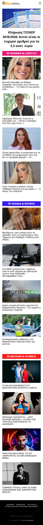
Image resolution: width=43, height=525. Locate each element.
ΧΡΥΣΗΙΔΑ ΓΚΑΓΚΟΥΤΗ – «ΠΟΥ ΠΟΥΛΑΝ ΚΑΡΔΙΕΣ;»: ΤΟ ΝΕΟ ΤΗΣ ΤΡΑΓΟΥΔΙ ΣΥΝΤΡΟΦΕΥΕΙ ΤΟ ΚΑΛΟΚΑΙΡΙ (19, 420)
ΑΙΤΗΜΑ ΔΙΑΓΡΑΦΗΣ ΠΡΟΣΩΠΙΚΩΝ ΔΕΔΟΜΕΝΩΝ (21, 507)
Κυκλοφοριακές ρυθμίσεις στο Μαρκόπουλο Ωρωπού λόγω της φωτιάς (18, 341)
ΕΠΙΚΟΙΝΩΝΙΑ (20, 505)
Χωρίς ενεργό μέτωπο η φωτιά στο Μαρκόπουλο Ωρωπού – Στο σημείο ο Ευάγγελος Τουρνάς (21, 307)
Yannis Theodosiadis (28, 520)
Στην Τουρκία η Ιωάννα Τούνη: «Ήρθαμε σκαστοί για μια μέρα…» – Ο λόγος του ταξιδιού (21, 188)
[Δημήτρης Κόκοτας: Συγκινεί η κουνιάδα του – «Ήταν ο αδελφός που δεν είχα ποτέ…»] (21, 104)
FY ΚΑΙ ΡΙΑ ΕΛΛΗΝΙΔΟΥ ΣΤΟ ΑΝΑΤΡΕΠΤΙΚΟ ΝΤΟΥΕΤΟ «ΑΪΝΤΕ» (19, 386)
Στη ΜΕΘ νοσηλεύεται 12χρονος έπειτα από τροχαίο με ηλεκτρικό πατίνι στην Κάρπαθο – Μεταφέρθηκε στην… (19, 272)
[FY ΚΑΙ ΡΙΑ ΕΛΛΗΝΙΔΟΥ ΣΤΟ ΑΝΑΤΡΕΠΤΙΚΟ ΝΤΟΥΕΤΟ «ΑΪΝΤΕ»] (21, 371)
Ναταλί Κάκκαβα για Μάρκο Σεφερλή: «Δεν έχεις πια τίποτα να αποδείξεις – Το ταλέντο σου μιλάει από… (20, 85)
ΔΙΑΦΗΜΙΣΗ (10, 505)
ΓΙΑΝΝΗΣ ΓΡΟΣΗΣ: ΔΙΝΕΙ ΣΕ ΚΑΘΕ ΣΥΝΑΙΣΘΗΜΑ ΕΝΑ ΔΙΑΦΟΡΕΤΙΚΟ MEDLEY (19, 489)
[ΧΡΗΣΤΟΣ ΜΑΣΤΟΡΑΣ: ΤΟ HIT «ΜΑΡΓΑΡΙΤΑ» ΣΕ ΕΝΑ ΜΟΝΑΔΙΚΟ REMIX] (21, 439)
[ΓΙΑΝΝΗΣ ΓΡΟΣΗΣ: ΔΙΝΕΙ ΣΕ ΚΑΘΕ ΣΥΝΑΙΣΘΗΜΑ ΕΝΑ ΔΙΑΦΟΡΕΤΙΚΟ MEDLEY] (21, 473)
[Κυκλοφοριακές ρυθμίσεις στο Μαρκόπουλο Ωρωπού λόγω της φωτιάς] (21, 325)
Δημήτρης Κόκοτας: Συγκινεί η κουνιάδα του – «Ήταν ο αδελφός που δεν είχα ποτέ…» (19, 120)
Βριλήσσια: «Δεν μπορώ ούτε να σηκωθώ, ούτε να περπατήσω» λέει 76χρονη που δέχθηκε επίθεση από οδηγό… (20, 236)
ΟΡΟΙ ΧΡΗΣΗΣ (32, 505)
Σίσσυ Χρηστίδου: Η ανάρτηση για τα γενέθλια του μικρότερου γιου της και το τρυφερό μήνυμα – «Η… (21, 155)
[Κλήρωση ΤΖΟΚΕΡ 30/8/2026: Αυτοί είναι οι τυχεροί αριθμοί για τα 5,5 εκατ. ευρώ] (21, 18)
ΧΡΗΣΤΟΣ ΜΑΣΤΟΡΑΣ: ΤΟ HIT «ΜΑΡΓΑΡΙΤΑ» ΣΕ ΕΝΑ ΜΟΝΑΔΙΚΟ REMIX (19, 455)
